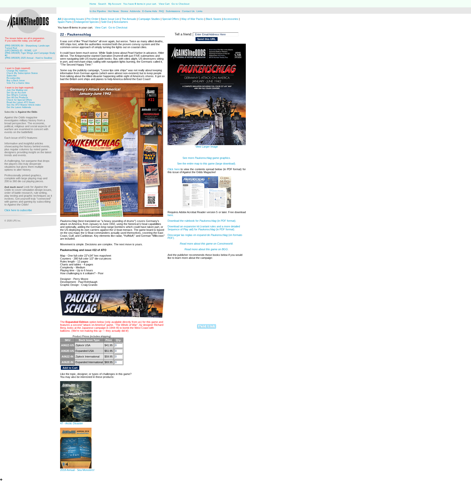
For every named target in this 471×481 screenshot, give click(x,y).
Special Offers (170, 18)
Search (102, 3)
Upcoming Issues (73, 18)
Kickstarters (121, 21)
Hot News (113, 11)
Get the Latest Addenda (19, 107)
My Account (114, 3)
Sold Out (106, 21)
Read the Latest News (21, 102)
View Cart (164, 3)
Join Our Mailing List (17, 90)
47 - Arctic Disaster (71, 423)
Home (93, 3)
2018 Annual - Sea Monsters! (77, 469)
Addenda (135, 11)
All (59, 18)
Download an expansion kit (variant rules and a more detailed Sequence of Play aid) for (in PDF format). (204, 228)
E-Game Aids (150, 11)
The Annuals (128, 18)
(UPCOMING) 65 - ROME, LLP (21, 50)
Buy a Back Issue (16, 80)
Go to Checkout (180, 3)
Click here (174, 169)
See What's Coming (17, 95)
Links (199, 11)
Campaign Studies (149, 18)
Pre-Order (92, 18)
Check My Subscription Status (22, 73)
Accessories (230, 18)
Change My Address (17, 70)
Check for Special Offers (19, 100)
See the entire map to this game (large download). (206, 163)
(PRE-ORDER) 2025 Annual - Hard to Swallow (28, 58)
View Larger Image (207, 146)
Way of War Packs (192, 18)
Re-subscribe (13, 78)
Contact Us (188, 11)
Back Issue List (110, 18)
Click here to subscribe (18, 210)
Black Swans (213, 18)
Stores (125, 11)
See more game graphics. (207, 157)
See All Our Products (17, 97)
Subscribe (12, 75)
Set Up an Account (16, 92)
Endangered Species (86, 21)
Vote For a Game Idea (18, 83)
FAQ (161, 11)
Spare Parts (65, 21)
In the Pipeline (98, 11)
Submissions (173, 11)
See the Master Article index (24, 105)
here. (171, 215)
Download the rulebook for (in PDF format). (202, 220)
